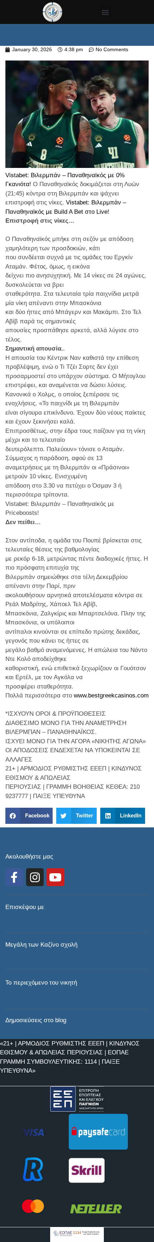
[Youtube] (55, 877)
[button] (105, 12)
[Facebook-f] (14, 877)
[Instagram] (35, 877)
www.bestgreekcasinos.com (111, 695)
